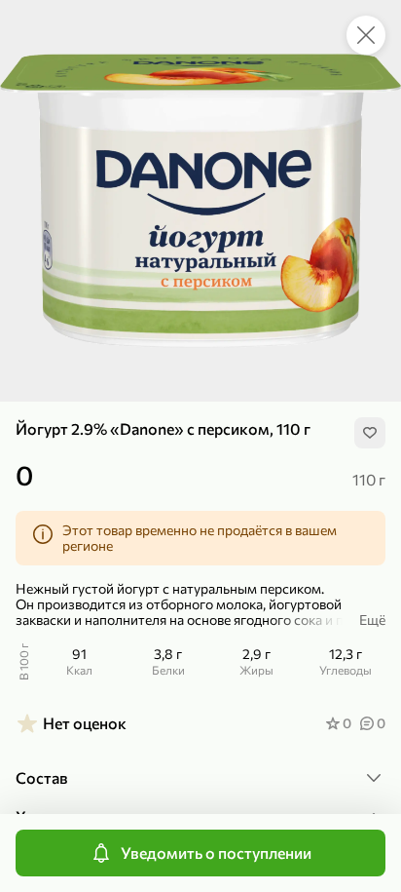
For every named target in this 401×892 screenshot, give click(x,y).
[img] (369, 432)
